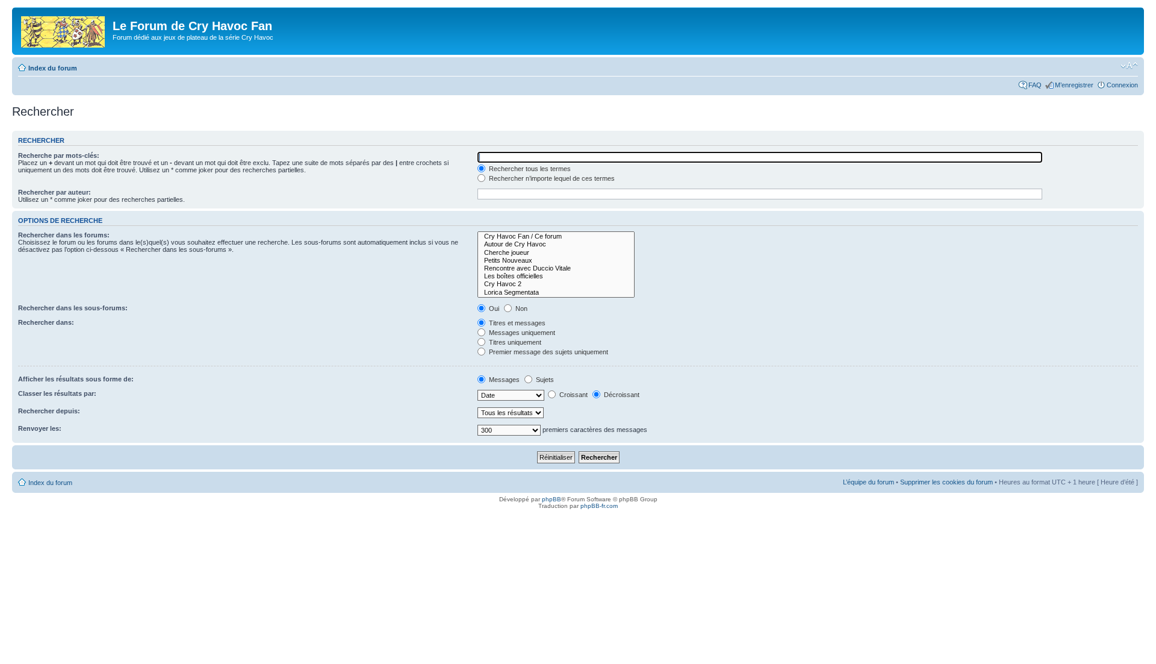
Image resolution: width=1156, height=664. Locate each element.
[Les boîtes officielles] (556, 276)
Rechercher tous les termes (529, 168)
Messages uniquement (521, 332)
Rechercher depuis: (49, 411)
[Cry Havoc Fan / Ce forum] (556, 236)
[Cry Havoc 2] (556, 284)
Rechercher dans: (46, 322)
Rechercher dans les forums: (64, 235)
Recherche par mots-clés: (58, 155)
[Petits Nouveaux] (556, 261)
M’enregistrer (1074, 85)
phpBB (551, 499)
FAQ (1035, 85)
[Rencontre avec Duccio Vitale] (556, 268)
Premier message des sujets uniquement (547, 351)
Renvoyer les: (39, 428)
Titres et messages (516, 323)
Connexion (1122, 85)
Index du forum (52, 68)
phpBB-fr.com (599, 506)
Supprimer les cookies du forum (946, 482)
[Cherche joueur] (556, 253)
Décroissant (620, 394)
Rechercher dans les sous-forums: (73, 308)
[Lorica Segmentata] (556, 292)
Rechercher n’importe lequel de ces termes (551, 178)
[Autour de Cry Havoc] (556, 244)
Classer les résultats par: (57, 393)
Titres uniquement (514, 342)
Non (520, 308)
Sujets (544, 379)
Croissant (573, 394)
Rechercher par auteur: (54, 192)
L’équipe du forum (868, 482)
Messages (503, 379)
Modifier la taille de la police (1129, 65)
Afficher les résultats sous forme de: (76, 379)
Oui (493, 308)
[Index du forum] (64, 29)
